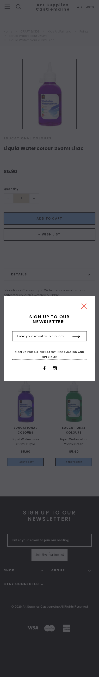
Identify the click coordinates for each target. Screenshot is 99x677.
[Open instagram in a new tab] (55, 368)
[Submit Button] (76, 336)
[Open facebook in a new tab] (44, 368)
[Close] (84, 308)
